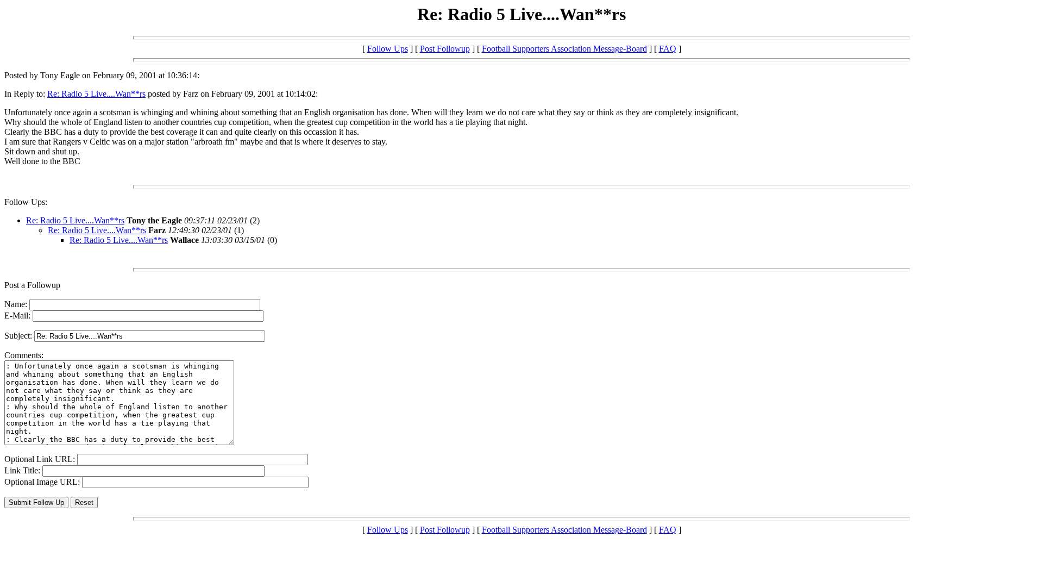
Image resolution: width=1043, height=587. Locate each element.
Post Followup (445, 48)
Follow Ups (387, 48)
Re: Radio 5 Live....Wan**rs (96, 93)
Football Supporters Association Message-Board (564, 48)
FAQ (667, 48)
